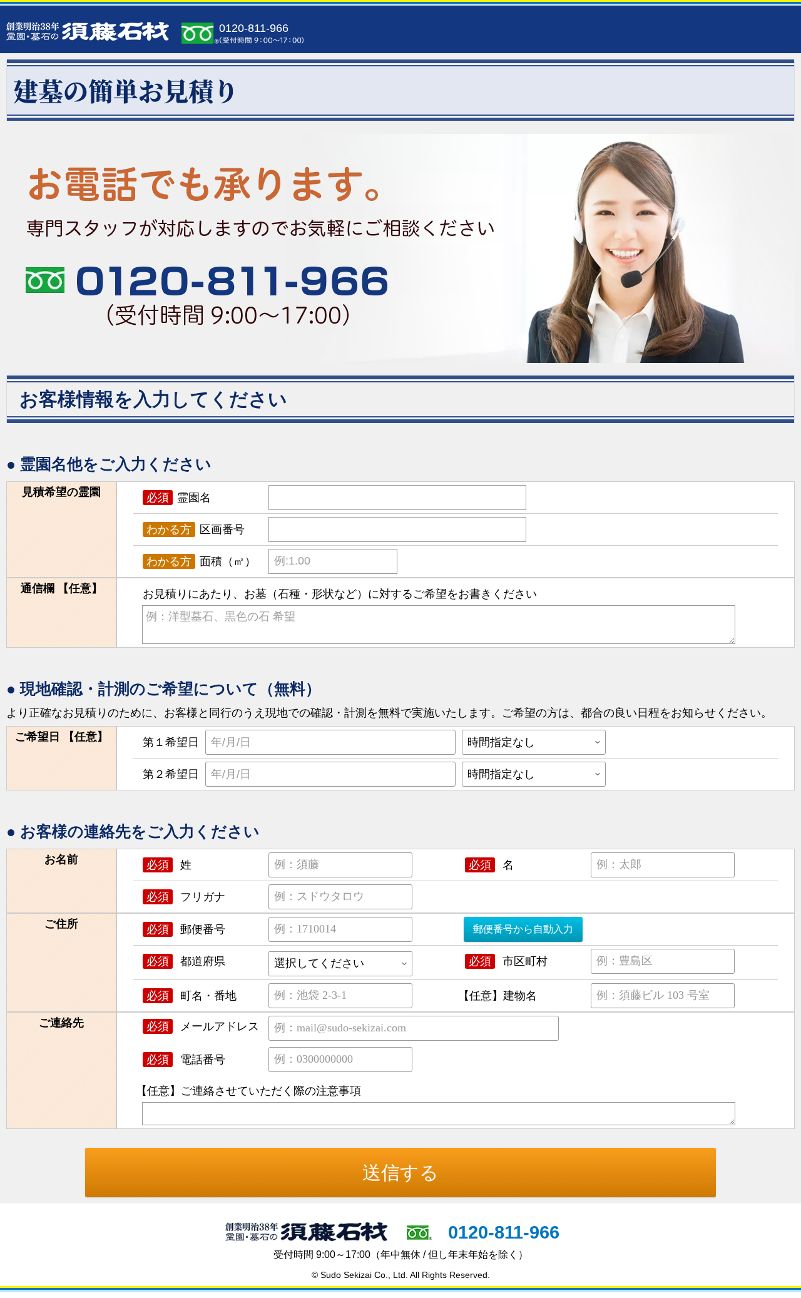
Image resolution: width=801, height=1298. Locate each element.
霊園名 (178, 497)
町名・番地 (191, 995)
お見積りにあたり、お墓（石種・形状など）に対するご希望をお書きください (339, 594)
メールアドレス (202, 1026)
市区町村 (508, 961)
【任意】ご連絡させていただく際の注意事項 (248, 1091)
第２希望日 (170, 774)
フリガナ (185, 897)
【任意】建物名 (497, 995)
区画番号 (195, 529)
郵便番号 (185, 929)
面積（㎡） (201, 561)
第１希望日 (170, 742)
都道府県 (185, 961)
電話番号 (185, 1059)
